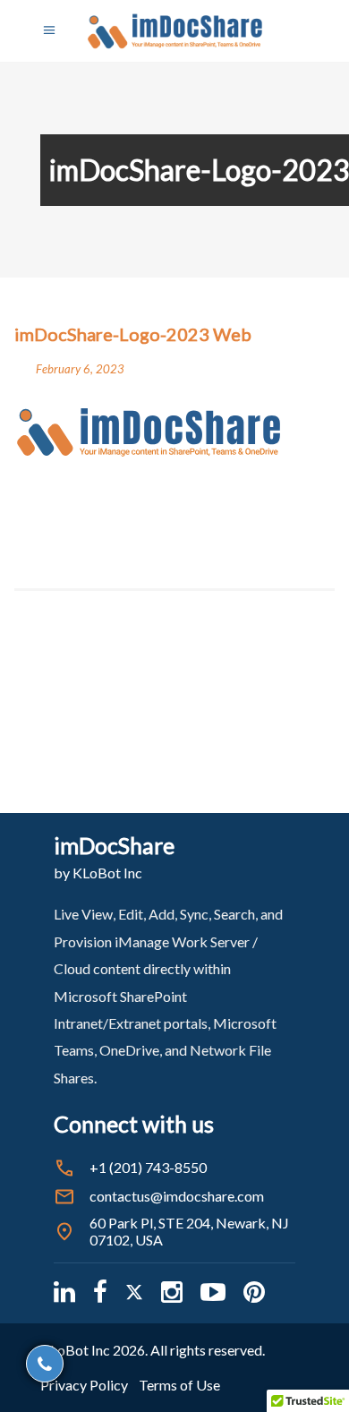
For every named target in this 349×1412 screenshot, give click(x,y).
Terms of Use (179, 1384)
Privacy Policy (84, 1384)
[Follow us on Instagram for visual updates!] (172, 1291)
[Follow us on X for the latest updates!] (134, 1291)
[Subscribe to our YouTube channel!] (213, 1291)
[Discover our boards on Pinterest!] (254, 1291)
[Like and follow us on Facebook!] (100, 1291)
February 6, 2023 (80, 369)
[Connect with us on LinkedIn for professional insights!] (64, 1291)
